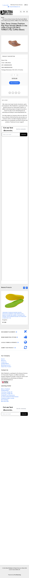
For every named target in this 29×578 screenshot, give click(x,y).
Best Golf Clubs (5, 401)
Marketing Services (5, 365)
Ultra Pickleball (9, 568)
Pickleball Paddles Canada (7, 398)
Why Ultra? (5, 100)
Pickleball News (5, 363)
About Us (3, 360)
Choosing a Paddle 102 (6, 393)
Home (2, 17)
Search (3, 359)
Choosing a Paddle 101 (6, 392)
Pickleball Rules (5, 390)
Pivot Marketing (17, 574)
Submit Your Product (6, 366)
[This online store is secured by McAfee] (5, 382)
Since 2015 (6, 5)
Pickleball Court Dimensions (8, 395)
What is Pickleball (5, 389)
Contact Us (4, 362)
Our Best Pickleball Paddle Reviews (9, 396)
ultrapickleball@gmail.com (14, 6)
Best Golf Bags (4, 399)
